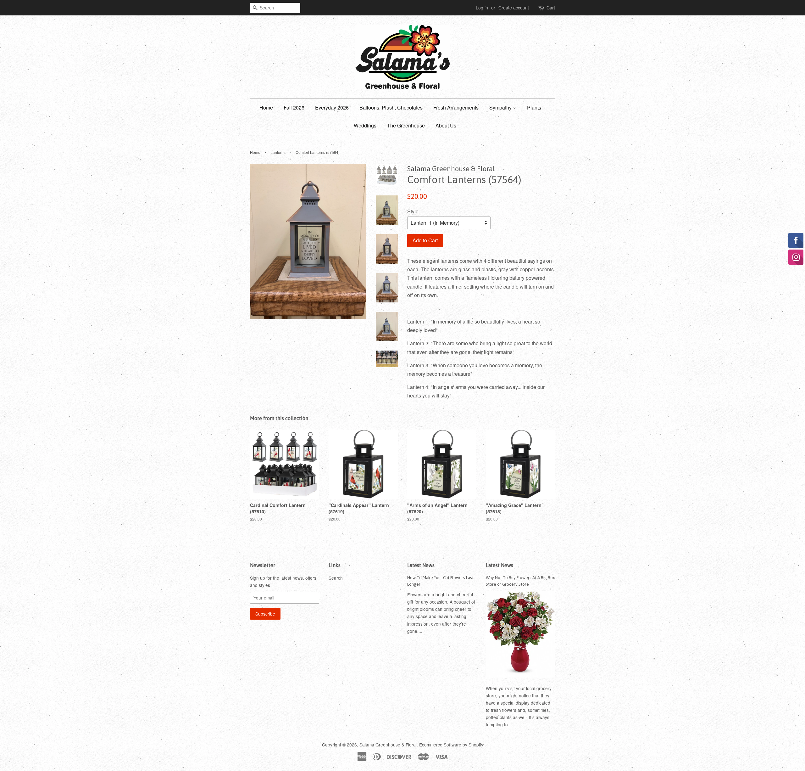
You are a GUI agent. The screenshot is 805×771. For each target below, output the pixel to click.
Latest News (421, 565)
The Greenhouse (406, 125)
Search (336, 578)
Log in (482, 7)
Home (266, 107)
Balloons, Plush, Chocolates (391, 107)
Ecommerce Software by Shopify (451, 744)
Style (413, 211)
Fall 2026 (294, 107)
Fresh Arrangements (456, 107)
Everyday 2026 (332, 107)
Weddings (365, 125)
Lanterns (278, 152)
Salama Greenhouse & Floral (388, 744)
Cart (551, 7)
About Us (446, 125)
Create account (513, 7)
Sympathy (501, 107)
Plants (534, 107)
